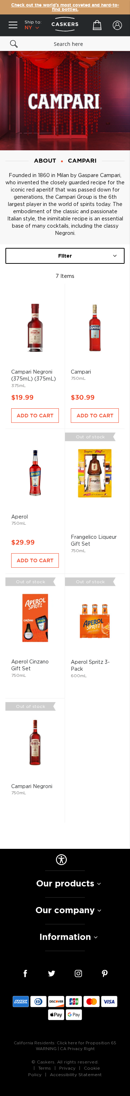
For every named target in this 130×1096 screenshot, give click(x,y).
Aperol (35, 490)
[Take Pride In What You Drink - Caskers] (65, 25)
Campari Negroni (35, 750)
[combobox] (65, 43)
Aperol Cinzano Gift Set (35, 625)
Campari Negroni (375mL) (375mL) (35, 345)
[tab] (65, 884)
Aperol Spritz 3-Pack (95, 625)
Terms (44, 1068)
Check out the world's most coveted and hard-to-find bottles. (65, 7)
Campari (95, 345)
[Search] (14, 43)
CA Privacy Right (77, 1049)
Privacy (67, 1068)
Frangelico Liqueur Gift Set (95, 490)
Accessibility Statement (76, 1075)
